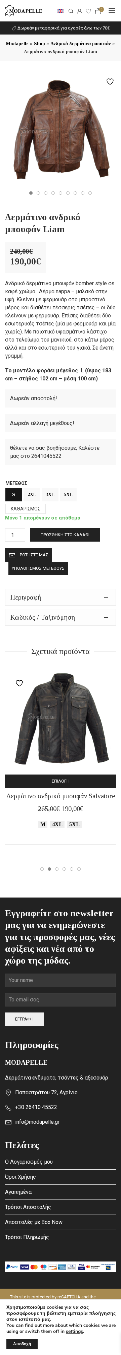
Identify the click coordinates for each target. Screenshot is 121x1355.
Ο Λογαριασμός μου (29, 1162)
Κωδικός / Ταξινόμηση (42, 617)
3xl (50, 494)
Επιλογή (61, 781)
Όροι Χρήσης (20, 1177)
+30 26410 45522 (36, 1107)
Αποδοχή (22, 1344)
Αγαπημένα (18, 1192)
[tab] (60, 597)
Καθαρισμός (25, 508)
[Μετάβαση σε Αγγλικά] (60, 10)
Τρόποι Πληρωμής (27, 1237)
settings (74, 1332)
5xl (68, 494)
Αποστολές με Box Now (34, 1222)
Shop (39, 43)
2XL (32, 494)
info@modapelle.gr (37, 1122)
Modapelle (17, 43)
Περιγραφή (25, 597)
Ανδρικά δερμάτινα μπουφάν (80, 43)
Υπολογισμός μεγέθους (38, 568)
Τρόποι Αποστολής (28, 1207)
